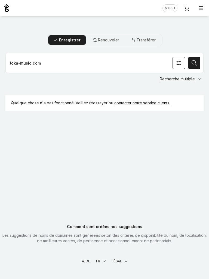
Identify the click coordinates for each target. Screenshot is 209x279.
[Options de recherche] (179, 63)
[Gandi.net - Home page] (6, 8)
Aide (86, 261)
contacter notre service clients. (142, 103)
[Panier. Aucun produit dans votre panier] (187, 8)
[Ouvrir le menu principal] (201, 8)
